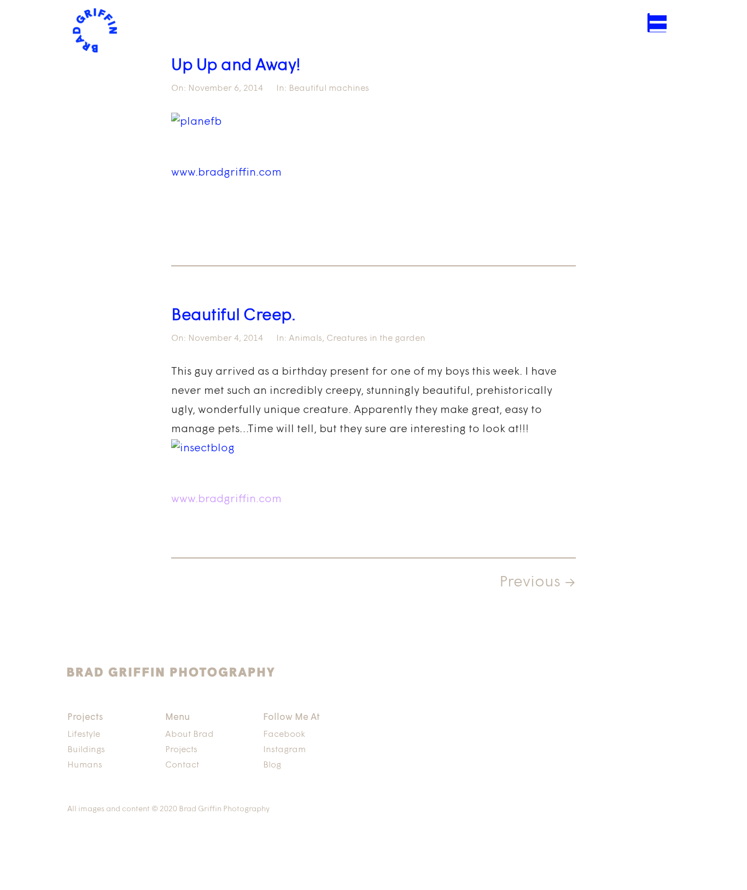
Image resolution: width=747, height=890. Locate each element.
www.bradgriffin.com (226, 172)
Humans (84, 765)
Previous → (537, 582)
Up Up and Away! (236, 65)
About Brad (189, 734)
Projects (181, 750)
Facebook (284, 734)
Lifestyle (83, 734)
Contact (182, 765)
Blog (272, 765)
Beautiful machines (329, 88)
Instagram (284, 750)
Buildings (86, 750)
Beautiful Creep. (233, 315)
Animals (305, 338)
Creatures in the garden (375, 338)
